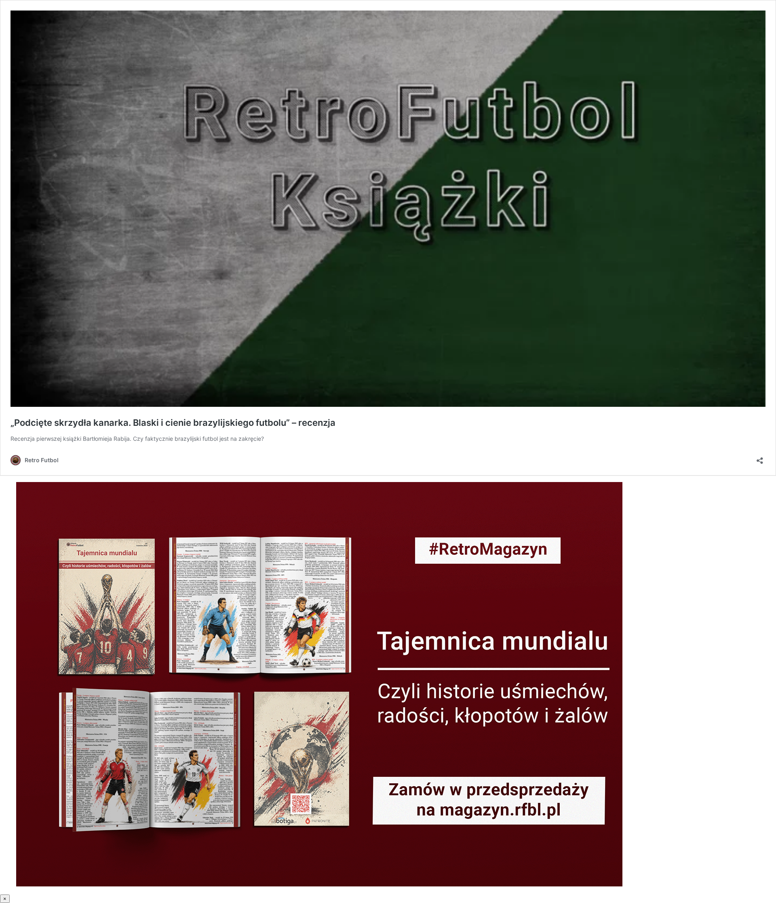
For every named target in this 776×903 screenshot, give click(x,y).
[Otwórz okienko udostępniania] (759, 458)
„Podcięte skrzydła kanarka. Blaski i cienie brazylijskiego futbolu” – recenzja (173, 422)
